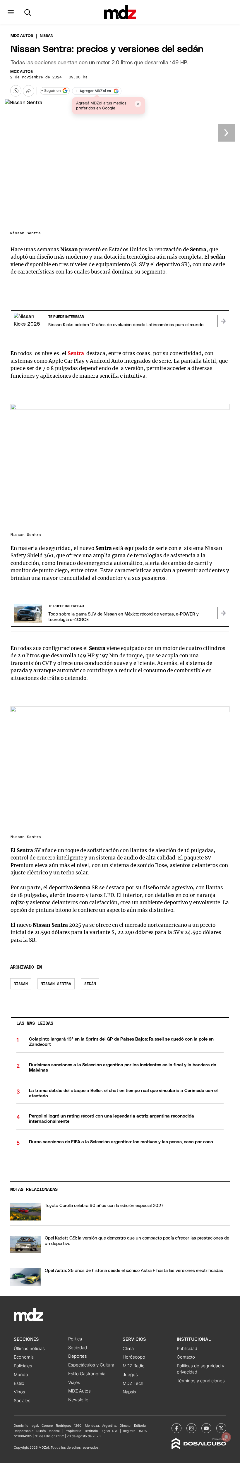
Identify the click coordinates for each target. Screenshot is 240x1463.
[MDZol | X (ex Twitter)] (221, 1428)
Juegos (130, 1374)
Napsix (129, 1392)
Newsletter (79, 1399)
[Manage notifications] (226, 1437)
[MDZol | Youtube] (206, 1428)
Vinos (19, 1392)
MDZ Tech (133, 1383)
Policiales (23, 1366)
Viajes (74, 1382)
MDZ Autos (21, 72)
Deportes (77, 1356)
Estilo (19, 1383)
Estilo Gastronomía (86, 1373)
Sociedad (77, 1347)
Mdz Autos (22, 36)
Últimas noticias (29, 1348)
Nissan (21, 984)
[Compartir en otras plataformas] (28, 90)
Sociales (22, 1400)
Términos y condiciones (201, 1380)
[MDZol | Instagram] (191, 1428)
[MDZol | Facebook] (176, 1428)
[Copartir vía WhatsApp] (15, 90)
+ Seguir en (51, 91)
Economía (24, 1357)
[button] (11, 12)
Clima (128, 1348)
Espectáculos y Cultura (91, 1365)
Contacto (186, 1357)
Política (75, 1339)
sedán (90, 984)
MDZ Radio (134, 1366)
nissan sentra (56, 984)
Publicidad (187, 1348)
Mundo (21, 1374)
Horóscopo (134, 1357)
